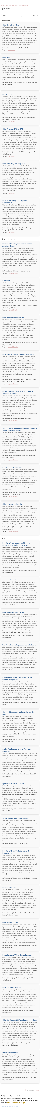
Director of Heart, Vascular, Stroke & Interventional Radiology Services (16, 544)
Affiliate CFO (7, 94)
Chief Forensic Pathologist (12, 504)
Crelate (37, 1090)
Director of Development (11, 467)
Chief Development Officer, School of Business (19, 1020)
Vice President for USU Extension (15, 818)
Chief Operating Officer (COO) (13, 164)
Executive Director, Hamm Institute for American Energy (17, 245)
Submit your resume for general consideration (14, 5)
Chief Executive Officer (11, 25)
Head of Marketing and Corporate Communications (14, 202)
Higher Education (13, 273)
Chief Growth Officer (10, 922)
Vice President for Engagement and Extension (19, 645)
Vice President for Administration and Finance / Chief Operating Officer (19, 429)
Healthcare (11, 50)
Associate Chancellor (10, 580)
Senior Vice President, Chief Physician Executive (16, 750)
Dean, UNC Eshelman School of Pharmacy (18, 354)
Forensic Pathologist (10, 1052)
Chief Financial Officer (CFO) (13, 129)
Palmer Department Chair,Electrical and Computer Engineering (17, 678)
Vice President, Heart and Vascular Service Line (18, 713)
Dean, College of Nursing (11, 987)
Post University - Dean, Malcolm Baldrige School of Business (17, 392)
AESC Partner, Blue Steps (16, 1102)
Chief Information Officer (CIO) (14, 318)
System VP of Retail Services (13, 784)
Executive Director (9, 888)
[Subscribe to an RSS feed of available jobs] (26, 1090)
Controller (6, 57)
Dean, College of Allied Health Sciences (17, 955)
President (6, 281)
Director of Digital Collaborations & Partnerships (15, 852)
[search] (11, 15)
